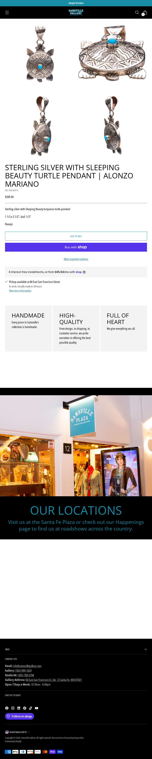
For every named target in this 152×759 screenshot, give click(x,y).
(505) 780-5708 (26, 675)
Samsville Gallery (28, 737)
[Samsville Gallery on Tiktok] (31, 708)
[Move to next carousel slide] (144, 375)
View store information (20, 290)
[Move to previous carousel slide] (135, 375)
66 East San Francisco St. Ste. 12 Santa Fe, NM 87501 (54, 680)
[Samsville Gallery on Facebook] (7, 708)
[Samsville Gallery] (76, 12)
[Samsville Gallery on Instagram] (13, 708)
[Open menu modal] (7, 12)
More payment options (76, 259)
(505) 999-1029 (23, 670)
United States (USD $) (18, 732)
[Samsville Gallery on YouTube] (37, 708)
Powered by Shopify (13, 741)
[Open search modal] (137, 12)
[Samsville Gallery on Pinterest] (25, 708)
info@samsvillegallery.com (27, 666)
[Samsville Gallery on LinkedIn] (19, 708)
